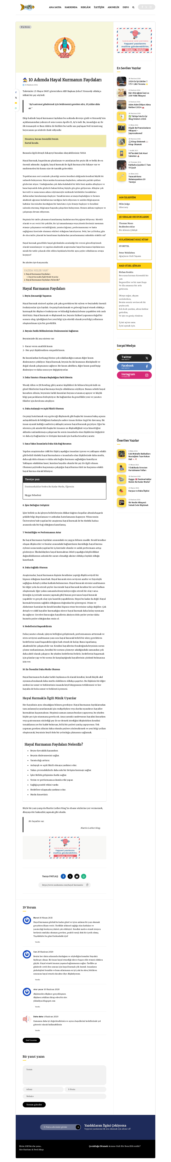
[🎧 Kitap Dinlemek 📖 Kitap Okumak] (121, 141)
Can (35, 952)
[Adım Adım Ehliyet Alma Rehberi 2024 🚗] (121, 104)
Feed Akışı (39, 1149)
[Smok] (142, 398)
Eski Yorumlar (31, 1040)
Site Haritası (25, 1149)
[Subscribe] (78, 1127)
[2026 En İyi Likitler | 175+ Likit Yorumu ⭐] (121, 81)
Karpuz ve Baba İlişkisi (139, 491)
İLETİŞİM (99, 7)
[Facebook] (142, 7)
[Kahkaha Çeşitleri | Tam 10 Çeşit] (121, 165)
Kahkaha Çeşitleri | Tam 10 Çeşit (140, 166)
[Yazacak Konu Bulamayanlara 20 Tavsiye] (121, 176)
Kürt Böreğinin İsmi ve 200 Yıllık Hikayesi (139, 94)
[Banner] (142, 416)
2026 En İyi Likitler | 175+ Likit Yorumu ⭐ (138, 82)
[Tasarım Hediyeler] (124, 416)
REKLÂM (86, 7)
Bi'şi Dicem (25, 27)
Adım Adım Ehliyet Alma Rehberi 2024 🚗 (140, 105)
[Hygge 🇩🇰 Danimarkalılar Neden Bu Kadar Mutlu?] (121, 479)
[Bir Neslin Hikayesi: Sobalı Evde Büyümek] (121, 502)
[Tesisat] (124, 398)
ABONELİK (113, 7)
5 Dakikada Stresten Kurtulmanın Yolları (138, 468)
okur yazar (38, 989)
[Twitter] (146, 7)
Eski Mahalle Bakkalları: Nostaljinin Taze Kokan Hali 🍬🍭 (140, 456)
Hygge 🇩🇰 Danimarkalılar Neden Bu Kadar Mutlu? (140, 480)
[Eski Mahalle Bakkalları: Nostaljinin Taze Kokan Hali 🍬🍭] (121, 454)
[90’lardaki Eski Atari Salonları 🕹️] (121, 153)
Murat (36, 918)
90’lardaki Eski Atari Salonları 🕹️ (138, 154)
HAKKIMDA (71, 7)
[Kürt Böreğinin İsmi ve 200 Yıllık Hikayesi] (121, 93)
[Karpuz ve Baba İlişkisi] (121, 490)
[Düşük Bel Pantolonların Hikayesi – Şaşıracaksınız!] (121, 128)
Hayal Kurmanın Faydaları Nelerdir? (43, 280)
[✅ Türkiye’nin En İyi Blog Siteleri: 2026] (121, 116)
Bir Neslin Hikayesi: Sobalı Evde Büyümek (138, 503)
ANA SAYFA (55, 7)
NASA (83, 153)
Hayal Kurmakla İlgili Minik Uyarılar (43, 277)
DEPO (126, 7)
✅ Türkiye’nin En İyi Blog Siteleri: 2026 (138, 117)
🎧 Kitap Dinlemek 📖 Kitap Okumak (138, 142)
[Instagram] (151, 7)
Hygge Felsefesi (33, 495)
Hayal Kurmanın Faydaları (38, 274)
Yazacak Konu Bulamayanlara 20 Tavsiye (137, 179)
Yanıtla (37, 942)
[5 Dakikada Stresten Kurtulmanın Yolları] (121, 467)
